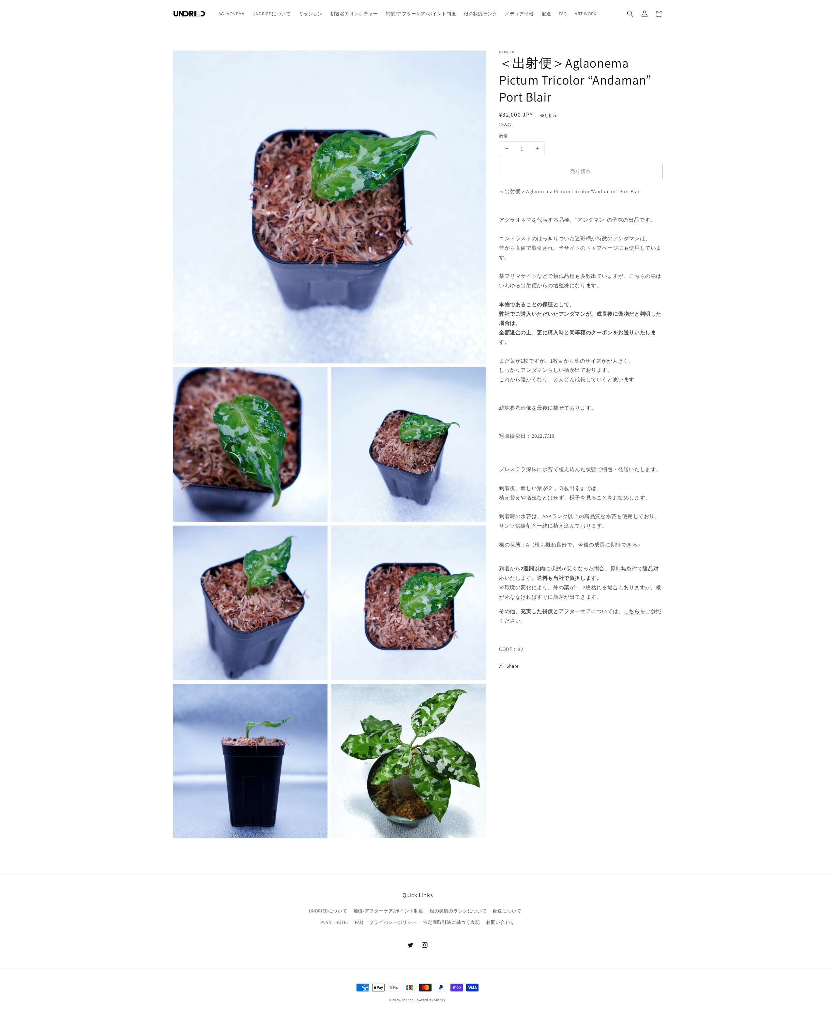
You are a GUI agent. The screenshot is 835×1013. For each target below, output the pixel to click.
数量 (503, 136)
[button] (630, 14)
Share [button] (513, 666)
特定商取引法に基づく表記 (451, 922)
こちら (632, 611)
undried (408, 1000)
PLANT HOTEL (334, 922)
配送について (507, 911)
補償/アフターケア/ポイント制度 (388, 911)
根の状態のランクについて (458, 911)
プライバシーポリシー (393, 922)
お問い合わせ (500, 922)
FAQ (359, 922)
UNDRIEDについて (328, 911)
